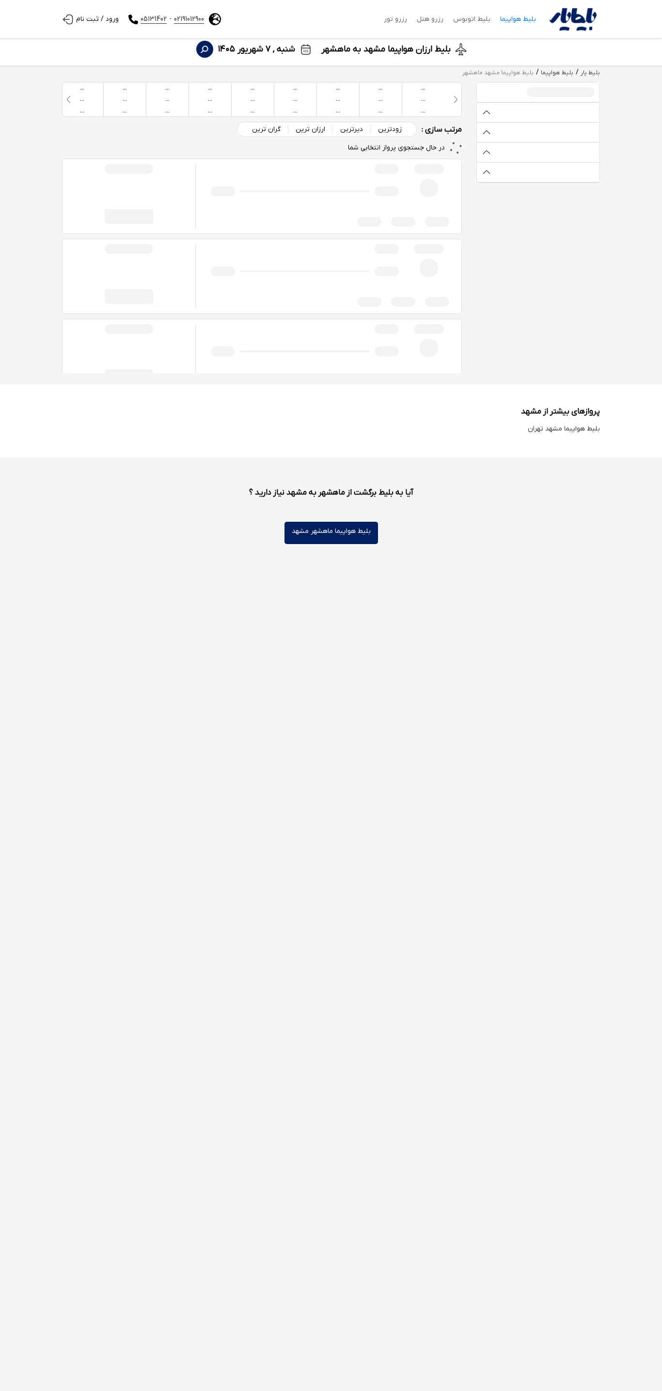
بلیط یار (590, 73)
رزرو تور (395, 19)
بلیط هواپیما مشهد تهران (564, 428)
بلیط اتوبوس (471, 19)
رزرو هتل (430, 19)
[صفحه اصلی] (573, 19)
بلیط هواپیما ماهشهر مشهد (331, 531)
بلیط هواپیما (518, 19)
